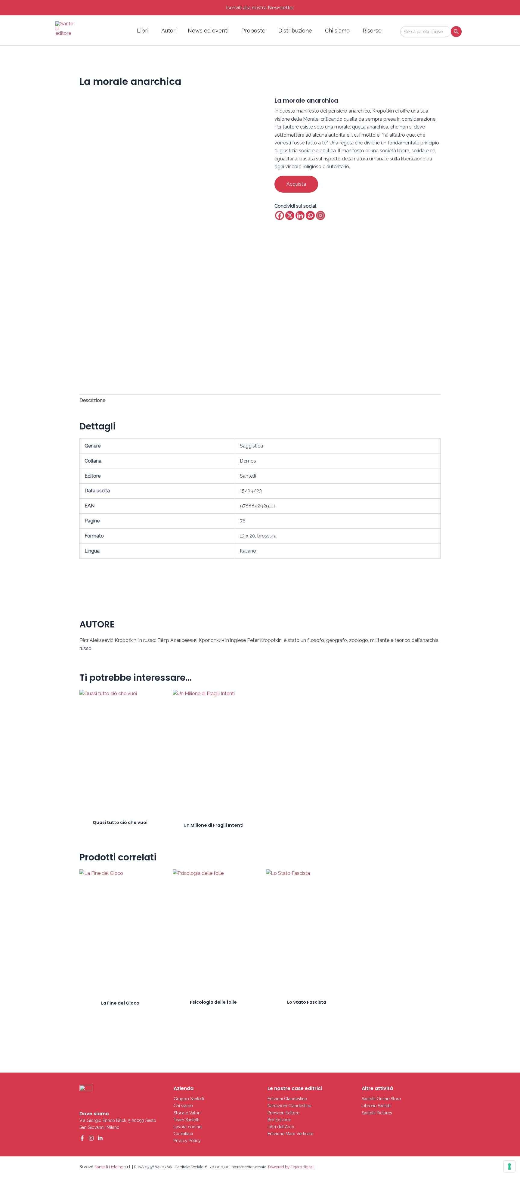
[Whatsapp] (310, 215)
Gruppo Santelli (189, 1098)
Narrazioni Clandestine (289, 1105)
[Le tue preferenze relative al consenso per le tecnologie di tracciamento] (509, 1166)
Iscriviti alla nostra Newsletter (260, 8)
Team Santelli (186, 1119)
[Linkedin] (300, 215)
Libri (142, 30)
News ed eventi (208, 30)
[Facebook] (279, 215)
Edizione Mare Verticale (290, 1133)
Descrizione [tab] (92, 400)
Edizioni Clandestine (287, 1098)
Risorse (372, 30)
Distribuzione (295, 30)
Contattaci (183, 1133)
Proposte (253, 30)
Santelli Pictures (377, 1112)
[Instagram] (320, 215)
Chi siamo (337, 30)
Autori (169, 30)
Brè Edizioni (279, 1119)
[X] (289, 215)
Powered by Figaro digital (290, 1166)
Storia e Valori (187, 1112)
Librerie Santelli (377, 1105)
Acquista (296, 184)
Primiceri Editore (283, 1112)
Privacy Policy (187, 1140)
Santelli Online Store (381, 1098)
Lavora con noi (188, 1126)
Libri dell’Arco (281, 1126)
